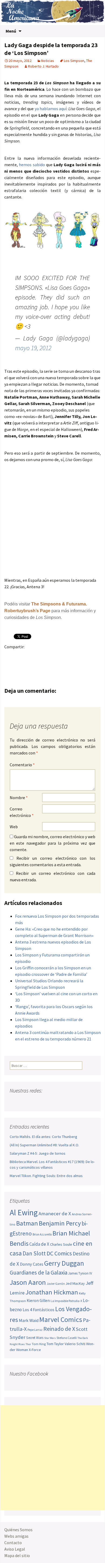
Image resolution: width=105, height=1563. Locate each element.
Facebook (10, 656)
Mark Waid (28, 1320)
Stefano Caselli (67, 1338)
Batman (27, 1223)
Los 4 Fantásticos (38, 1309)
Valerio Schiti (75, 1343)
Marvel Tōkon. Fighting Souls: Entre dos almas (46, 1175)
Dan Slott (34, 1253)
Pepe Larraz (35, 1330)
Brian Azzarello (42, 1234)
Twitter (20, 656)
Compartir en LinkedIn (73, 656)
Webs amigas (16, 1536)
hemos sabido (32, 164)
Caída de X (39, 1244)
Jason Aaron (28, 1282)
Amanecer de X (54, 1213)
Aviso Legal (14, 1549)
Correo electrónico (22, 812)
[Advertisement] (52, 1457)
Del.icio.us (20, 665)
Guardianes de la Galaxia (38, 1272)
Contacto (13, 1542)
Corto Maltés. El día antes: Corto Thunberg (43, 1136)
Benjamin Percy (60, 1223)
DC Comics (59, 1253)
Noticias (47, 60)
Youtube (35, 1101)
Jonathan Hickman (51, 1292)
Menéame (62, 656)
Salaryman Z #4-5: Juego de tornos (37, 1153)
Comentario (22, 764)
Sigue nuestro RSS (65, 1101)
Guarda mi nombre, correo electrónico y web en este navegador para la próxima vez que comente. (52, 843)
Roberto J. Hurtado (43, 66)
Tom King (39, 1344)
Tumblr (52, 656)
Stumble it (94, 656)
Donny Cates (31, 1264)
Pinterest (41, 656)
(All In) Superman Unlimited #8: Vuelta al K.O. (44, 1145)
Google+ (31, 656)
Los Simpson (74, 60)
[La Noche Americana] (52, 12)
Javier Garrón (56, 1284)
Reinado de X (59, 1328)
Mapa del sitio (17, 1555)
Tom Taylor (55, 1343)
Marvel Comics (60, 1319)
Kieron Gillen (38, 1300)
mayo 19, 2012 (33, 348)
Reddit (83, 656)
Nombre (19, 797)
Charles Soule (61, 1244)
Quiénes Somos (18, 1529)
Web (14, 826)
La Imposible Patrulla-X (66, 1301)
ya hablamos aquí (51, 108)
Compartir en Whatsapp (31, 665)
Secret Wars (34, 1337)
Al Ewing (24, 1212)
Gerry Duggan (64, 1263)
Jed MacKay (75, 1283)
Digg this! (10, 665)
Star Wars (50, 1338)
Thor (28, 1344)
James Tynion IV (80, 1273)
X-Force (35, 1349)
